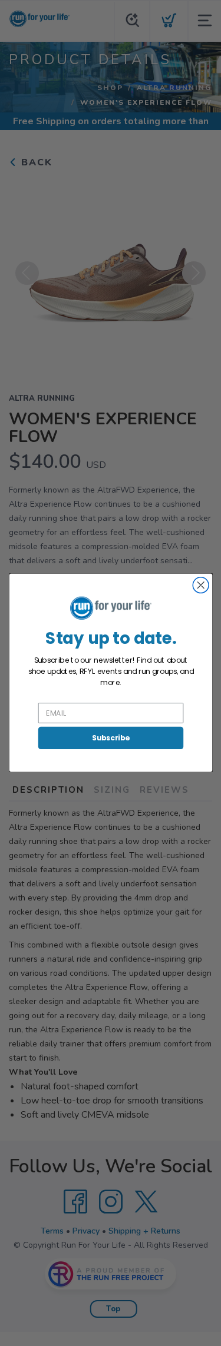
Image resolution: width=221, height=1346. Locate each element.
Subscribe (110, 738)
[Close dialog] (201, 585)
